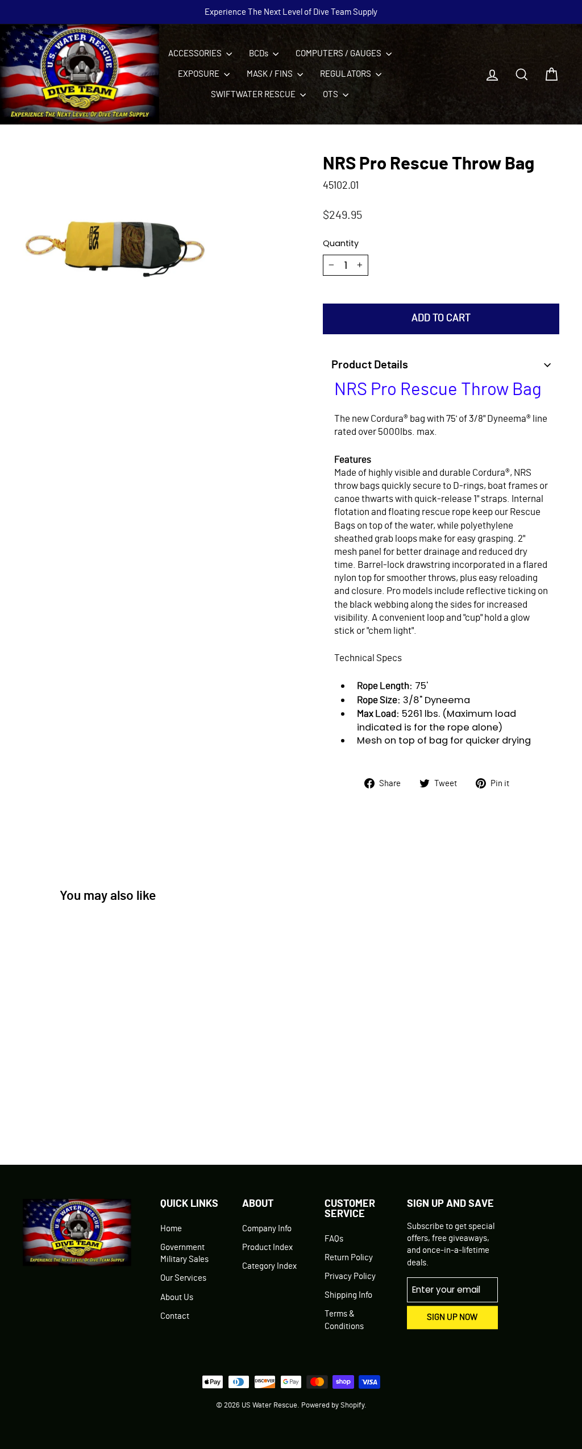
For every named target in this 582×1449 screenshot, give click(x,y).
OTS (331, 94)
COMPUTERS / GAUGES (339, 53)
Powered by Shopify (332, 1405)
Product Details (369, 365)
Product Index (267, 1247)
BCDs (259, 53)
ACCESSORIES (195, 53)
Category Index (269, 1266)
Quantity (341, 243)
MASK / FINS (270, 74)
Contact (174, 1316)
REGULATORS (346, 74)
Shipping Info (348, 1295)
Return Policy (349, 1257)
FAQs (334, 1239)
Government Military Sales (184, 1253)
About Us (176, 1297)
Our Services (183, 1278)
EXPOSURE (199, 74)
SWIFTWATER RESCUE (254, 94)
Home (171, 1228)
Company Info (267, 1228)
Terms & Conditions (344, 1320)
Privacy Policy (350, 1276)
